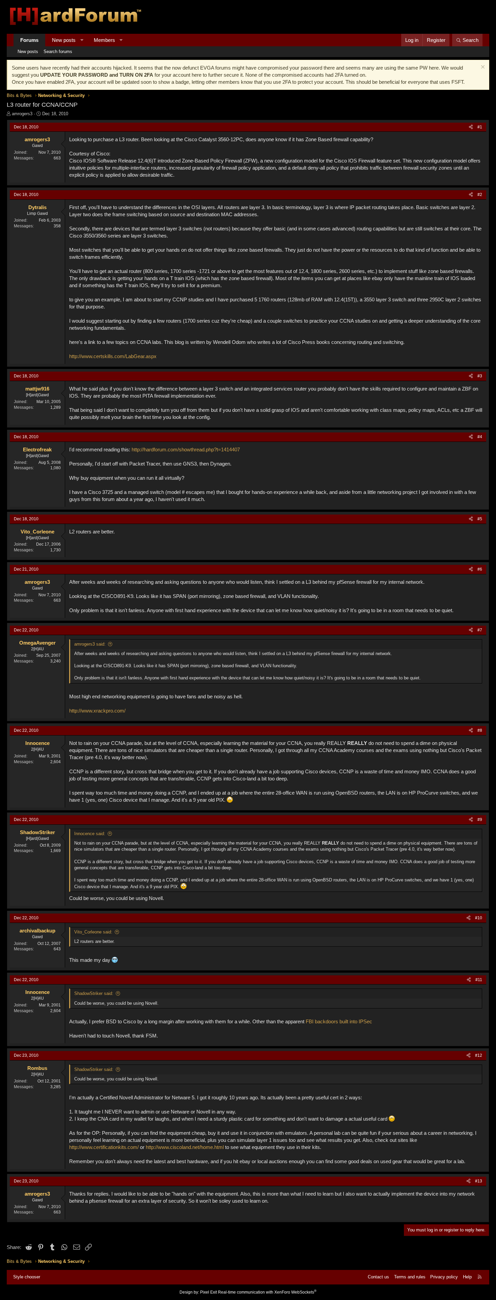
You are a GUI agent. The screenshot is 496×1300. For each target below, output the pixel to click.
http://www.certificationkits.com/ (104, 1147)
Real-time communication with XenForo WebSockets (267, 1292)
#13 (478, 1181)
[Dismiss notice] (482, 67)
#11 (478, 979)
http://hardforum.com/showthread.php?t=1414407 (186, 449)
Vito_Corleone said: (93, 931)
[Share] (471, 127)
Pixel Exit (208, 1292)
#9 (479, 819)
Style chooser (26, 1276)
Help (467, 1276)
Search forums (58, 51)
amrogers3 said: (90, 644)
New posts (64, 40)
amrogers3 (22, 113)
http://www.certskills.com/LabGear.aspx (113, 356)
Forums (29, 40)
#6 (479, 569)
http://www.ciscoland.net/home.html (185, 1147)
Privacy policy (444, 1276)
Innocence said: (89, 833)
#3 (479, 376)
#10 (478, 918)
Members (104, 40)
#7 (479, 630)
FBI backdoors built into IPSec (339, 1021)
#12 (478, 1055)
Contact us (378, 1276)
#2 (479, 194)
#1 (479, 127)
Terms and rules (409, 1276)
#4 (479, 436)
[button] (82, 40)
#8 (479, 730)
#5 (479, 519)
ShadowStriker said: (93, 993)
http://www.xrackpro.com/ (97, 711)
